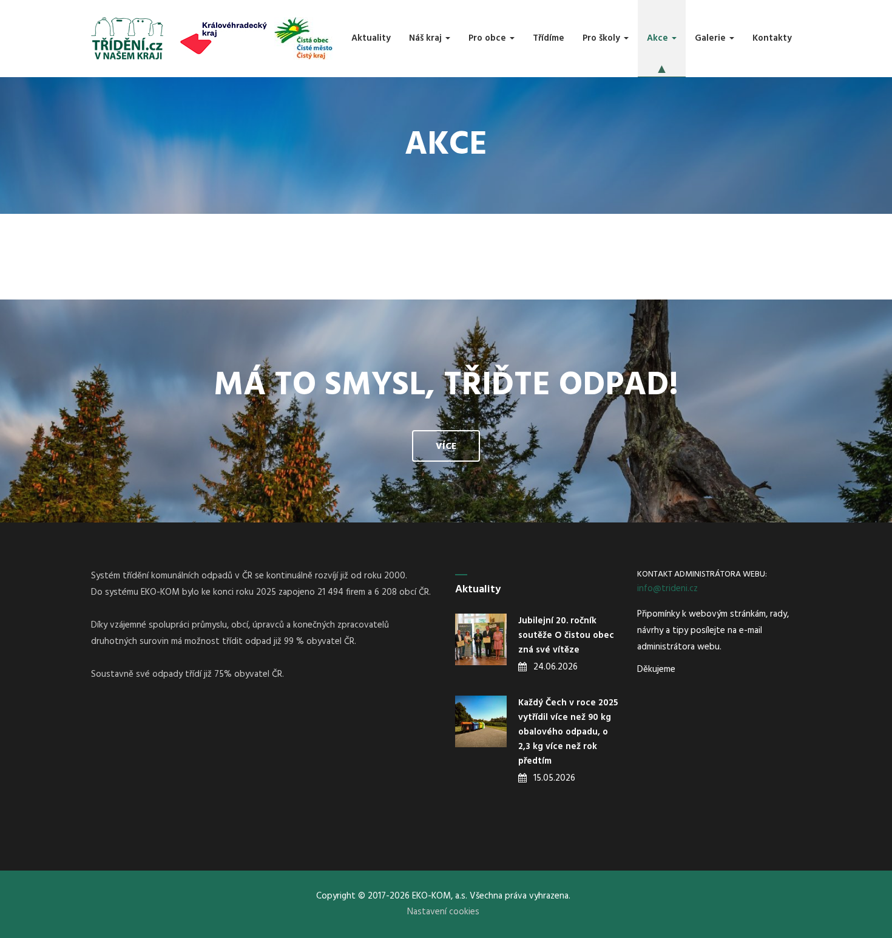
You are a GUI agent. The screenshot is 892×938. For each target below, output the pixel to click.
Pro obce (488, 38)
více (446, 446)
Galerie (711, 38)
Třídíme (548, 38)
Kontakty (772, 38)
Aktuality (371, 38)
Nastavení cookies (443, 912)
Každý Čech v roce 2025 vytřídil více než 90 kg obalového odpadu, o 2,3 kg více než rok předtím (568, 732)
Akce (659, 38)
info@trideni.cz (667, 588)
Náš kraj (426, 38)
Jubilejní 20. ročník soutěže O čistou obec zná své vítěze (566, 635)
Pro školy (603, 38)
